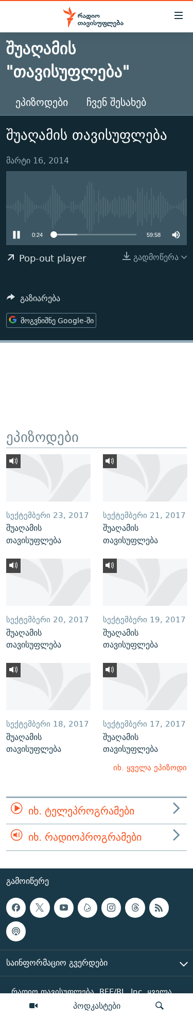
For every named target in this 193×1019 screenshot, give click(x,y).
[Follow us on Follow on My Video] (87, 907)
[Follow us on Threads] (135, 907)
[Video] (33, 1006)
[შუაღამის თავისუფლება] (48, 478)
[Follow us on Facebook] (16, 907)
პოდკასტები (96, 1005)
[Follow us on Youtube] (64, 907)
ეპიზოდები (41, 102)
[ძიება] (159, 1006)
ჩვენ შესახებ (116, 102)
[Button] (33, 301)
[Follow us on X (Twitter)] (39, 907)
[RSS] (159, 907)
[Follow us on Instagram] (111, 907)
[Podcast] (16, 931)
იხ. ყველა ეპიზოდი (150, 767)
